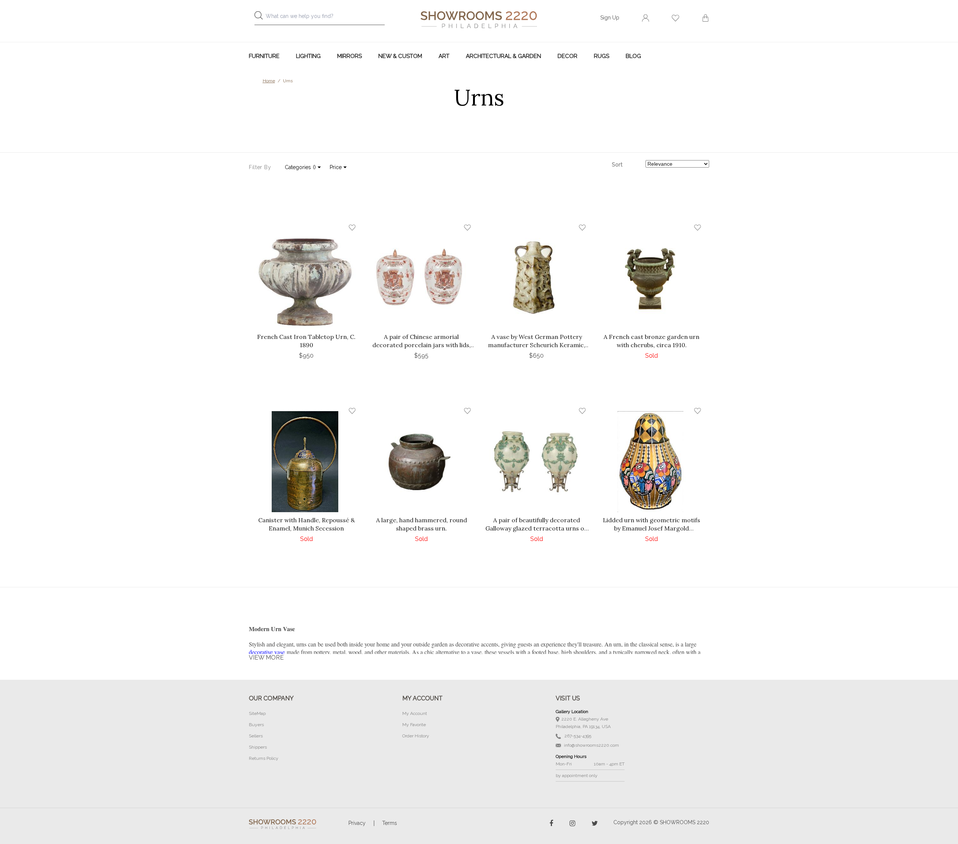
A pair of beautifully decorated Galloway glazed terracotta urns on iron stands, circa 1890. (536, 528)
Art (444, 56)
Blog (633, 56)
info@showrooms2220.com (591, 745)
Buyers (256, 724)
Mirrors (349, 56)
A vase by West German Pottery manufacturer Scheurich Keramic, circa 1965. (536, 345)
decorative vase (267, 652)
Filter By (260, 167)
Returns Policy (263, 758)
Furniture (264, 56)
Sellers (256, 735)
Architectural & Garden (503, 56)
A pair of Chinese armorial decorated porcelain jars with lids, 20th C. (421, 345)
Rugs (601, 56)
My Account (414, 713)
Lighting (308, 56)
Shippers (258, 747)
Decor (567, 56)
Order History (415, 735)
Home (269, 80)
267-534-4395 (577, 735)
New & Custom (400, 56)
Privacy (357, 823)
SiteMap (257, 713)
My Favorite (414, 724)
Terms (389, 823)
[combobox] (325, 18)
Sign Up (609, 18)
